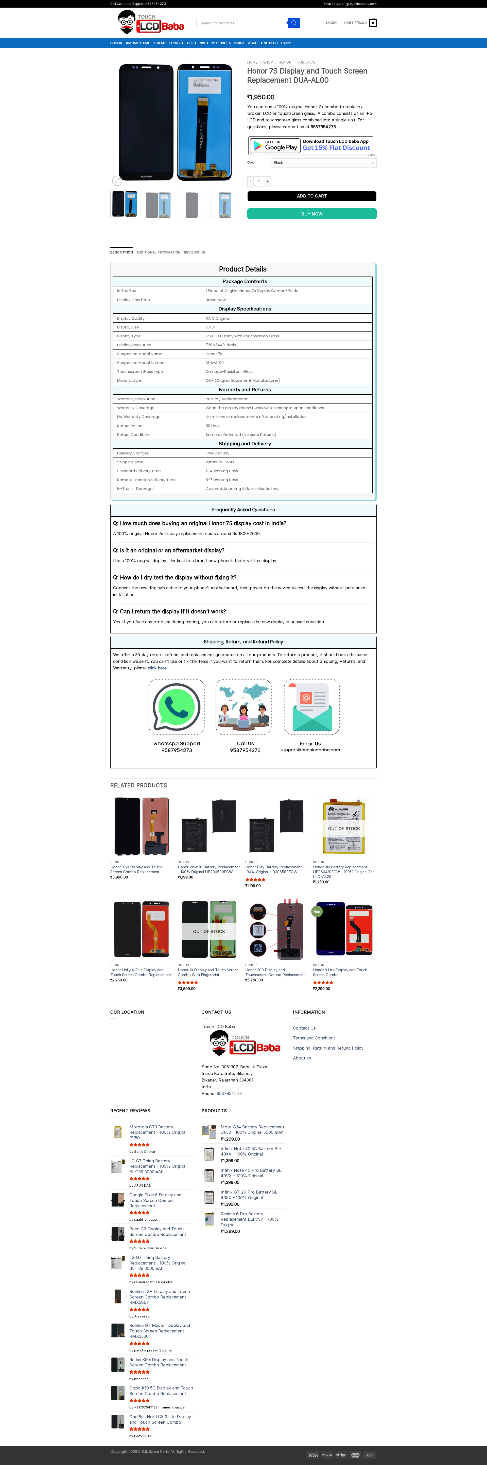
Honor (116, 43)
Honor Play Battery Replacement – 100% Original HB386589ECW (275, 869)
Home (252, 62)
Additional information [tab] (158, 252)
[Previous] (119, 122)
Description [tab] (121, 252)
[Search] (294, 23)
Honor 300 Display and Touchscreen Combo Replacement (275, 972)
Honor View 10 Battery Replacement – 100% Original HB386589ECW (209, 869)
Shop (268, 62)
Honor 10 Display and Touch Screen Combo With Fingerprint (208, 972)
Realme (159, 43)
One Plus (269, 43)
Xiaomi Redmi (137, 43)
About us (302, 1057)
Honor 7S (306, 62)
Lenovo (176, 43)
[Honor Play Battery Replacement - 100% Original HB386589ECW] (276, 826)
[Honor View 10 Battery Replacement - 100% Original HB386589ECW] (209, 826)
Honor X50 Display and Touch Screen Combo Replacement (136, 869)
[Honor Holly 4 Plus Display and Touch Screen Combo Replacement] (141, 929)
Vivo (204, 43)
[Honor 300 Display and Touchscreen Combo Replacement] (276, 929)
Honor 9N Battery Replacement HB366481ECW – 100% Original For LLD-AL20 (343, 872)
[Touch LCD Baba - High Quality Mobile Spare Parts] (149, 23)
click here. (158, 667)
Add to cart (312, 195)
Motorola (221, 43)
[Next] (230, 122)
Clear (372, 154)
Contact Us (304, 1028)
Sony (286, 43)
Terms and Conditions (314, 1037)
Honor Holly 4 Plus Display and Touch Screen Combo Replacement (140, 972)
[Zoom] (117, 181)
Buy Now (311, 214)
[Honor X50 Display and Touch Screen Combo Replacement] (141, 826)
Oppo (191, 43)
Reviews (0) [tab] (194, 252)
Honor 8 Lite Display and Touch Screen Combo (340, 972)
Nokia (239, 43)
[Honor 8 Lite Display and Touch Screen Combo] (344, 929)
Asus (252, 43)
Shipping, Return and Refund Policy (328, 1048)
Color (251, 162)
